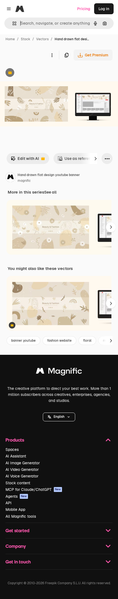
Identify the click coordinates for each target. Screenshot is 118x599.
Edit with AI (25, 160)
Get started (17, 530)
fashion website (59, 340)
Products (14, 440)
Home (10, 39)
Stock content (17, 482)
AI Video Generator (22, 469)
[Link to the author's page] (10, 178)
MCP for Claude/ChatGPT (33, 489)
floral (87, 340)
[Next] (95, 158)
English (59, 416)
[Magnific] (59, 372)
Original (35, 73)
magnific (24, 180)
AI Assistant (15, 456)
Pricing (83, 8)
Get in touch (18, 562)
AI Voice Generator (21, 476)
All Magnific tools (20, 516)
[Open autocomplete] (12, 23)
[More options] (51, 55)
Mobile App (15, 509)
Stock (25, 39)
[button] (59, 417)
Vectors (42, 39)
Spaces (12, 449)
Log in (104, 8)
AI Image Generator (22, 462)
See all (50, 192)
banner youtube (23, 340)
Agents (16, 496)
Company (15, 546)
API (8, 502)
